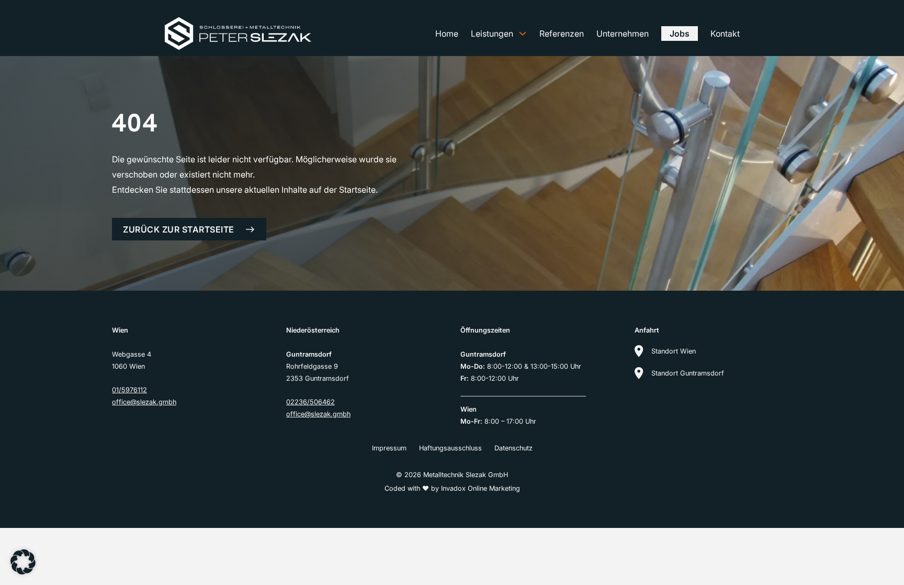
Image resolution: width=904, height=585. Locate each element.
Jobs (680, 33)
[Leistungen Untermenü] (522, 33)
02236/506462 (310, 402)
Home (446, 33)
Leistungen (492, 33)
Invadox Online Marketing (480, 488)
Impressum (389, 448)
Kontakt (725, 33)
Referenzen (561, 33)
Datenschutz (513, 448)
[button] (23, 562)
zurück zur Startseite (178, 229)
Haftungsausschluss (450, 448)
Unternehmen (622, 33)
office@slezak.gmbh (144, 402)
